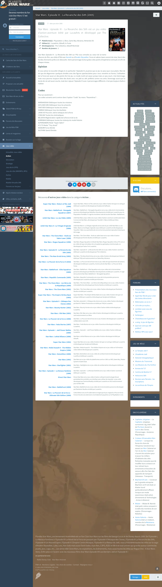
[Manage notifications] (157, 569)
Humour (138, 129)
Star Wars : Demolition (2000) (59, 354)
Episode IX (139, 119)
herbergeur (139, 315)
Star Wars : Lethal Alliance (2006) (58, 336)
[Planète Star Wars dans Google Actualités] (142, 3)
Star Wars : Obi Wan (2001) (61, 313)
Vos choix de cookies (64, 565)
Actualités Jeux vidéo (14, 152)
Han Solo (67, 545)
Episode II (150, 113)
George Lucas (117, 536)
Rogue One (149, 145)
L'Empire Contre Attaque (82, 542)
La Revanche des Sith (145, 539)
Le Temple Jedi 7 (141, 351)
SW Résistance (144, 159)
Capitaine (138, 422)
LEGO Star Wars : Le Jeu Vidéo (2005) (57, 218)
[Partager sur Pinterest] (79, 184)
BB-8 (115, 545)
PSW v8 (38, 565)
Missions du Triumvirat (143, 361)
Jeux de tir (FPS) (12, 167)
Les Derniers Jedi (107, 551)
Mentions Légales (48, 565)
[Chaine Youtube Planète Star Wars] (133, 3)
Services (148, 151)
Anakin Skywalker (44, 545)
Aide (145, 577)
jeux (43, 548)
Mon (145, 448)
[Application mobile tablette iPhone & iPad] (109, 3)
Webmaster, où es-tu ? (143, 302)
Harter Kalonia (140, 517)
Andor (140, 111)
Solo (140, 153)
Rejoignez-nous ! (86, 565)
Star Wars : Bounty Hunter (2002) (58, 307)
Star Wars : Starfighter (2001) (59, 365)
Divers (148, 111)
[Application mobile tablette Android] (114, 3)
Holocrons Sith (140, 375)
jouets (38, 548)
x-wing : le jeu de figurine (144, 322)
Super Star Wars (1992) (62, 342)
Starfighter (144, 156)
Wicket (137, 503)
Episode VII (150, 121)
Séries (139, 151)
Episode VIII (144, 124)
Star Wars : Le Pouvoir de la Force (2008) (55, 319)
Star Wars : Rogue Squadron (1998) (57, 242)
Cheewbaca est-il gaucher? (145, 318)
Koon (142, 427)
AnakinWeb (70, 536)
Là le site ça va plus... (143, 305)
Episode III (139, 116)
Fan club (151, 127)
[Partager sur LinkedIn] (89, 184)
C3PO (102, 545)
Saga (153, 148)
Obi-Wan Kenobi (144, 140)
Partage (135, 577)
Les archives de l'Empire (144, 385)
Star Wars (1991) (64, 359)
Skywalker (85, 57)
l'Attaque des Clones (116, 539)
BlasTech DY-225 (141, 480)
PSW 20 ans (151, 143)
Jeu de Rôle (149, 129)
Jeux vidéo (140, 132)
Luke (55, 545)
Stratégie (9, 163)
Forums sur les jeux (13, 186)
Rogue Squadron (141, 148)
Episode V (150, 119)
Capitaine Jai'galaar (142, 419)
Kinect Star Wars (64, 377)
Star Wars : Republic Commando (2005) (56, 277)
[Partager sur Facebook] (70, 184)
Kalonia (138, 520)
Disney (131, 536)
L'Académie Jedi (141, 354)
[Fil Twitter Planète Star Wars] (128, 3)
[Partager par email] (93, 184)
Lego (48, 548)
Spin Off (148, 153)
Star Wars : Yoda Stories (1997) (59, 324)
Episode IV (150, 116)
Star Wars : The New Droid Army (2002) (56, 256)
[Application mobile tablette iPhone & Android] (104, 3)
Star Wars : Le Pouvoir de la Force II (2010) (54, 262)
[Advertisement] (81, 157)
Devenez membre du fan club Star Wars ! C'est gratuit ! (19, 15)
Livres (150, 132)
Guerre (137, 429)
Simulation (10, 160)
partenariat (10, 204)
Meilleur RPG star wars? (144, 332)
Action (8, 156)
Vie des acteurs (144, 169)
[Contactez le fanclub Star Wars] (147, 3)
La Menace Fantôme (44, 539)
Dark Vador (86, 545)
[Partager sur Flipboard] (84, 184)
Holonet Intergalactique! (144, 358)
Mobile (8, 179)
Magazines (149, 135)
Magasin (139, 135)
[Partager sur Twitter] (75, 184)
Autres (8, 175)
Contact (76, 565)
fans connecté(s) (148, 190)
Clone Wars (73, 548)
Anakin (78, 57)
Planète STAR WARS (20, 3)
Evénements (139, 127)
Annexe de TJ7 (140, 368)
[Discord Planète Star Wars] (137, 3)
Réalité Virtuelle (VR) (13, 182)
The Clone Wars (144, 161)
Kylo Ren (95, 545)
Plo (138, 427)
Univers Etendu (144, 167)
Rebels (139, 145)
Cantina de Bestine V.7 (143, 372)
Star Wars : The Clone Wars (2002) (58, 289)
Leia (60, 545)
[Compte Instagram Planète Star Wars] (123, 3)
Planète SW (139, 143)
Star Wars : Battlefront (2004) (59, 387)
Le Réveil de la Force (74, 539)
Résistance (150, 522)
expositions (87, 548)
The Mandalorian (144, 164)
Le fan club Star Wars (12, 55)
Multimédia (144, 137)
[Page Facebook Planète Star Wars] (118, 3)
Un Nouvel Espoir (53, 542)
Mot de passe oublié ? (19, 41)
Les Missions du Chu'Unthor (145, 365)
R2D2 (108, 545)
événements (101, 548)
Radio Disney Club (44, 559)
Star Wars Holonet (59, 559)
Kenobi (68, 57)
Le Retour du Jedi (111, 542)
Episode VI (139, 121)
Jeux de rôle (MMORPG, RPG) (16, 171)
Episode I (139, 113)
